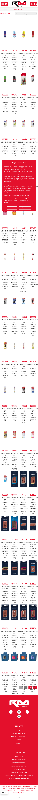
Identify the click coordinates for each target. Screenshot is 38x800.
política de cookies (19, 198)
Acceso (19, 743)
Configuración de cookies (19, 779)
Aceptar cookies (12, 208)
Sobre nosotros (19, 733)
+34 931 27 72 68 (11, 791)
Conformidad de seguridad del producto (19, 776)
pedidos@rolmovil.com (26, 791)
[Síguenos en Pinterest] (27, 712)
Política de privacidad (19, 759)
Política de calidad (19, 769)
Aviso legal (19, 756)
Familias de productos (19, 737)
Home (19, 730)
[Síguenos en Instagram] (19, 712)
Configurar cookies (25, 208)
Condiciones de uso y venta (19, 766)
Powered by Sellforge (19, 793)
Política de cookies (19, 763)
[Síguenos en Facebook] (11, 712)
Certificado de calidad (19, 772)
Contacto (19, 740)
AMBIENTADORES (8, 9)
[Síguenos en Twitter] (19, 716)
